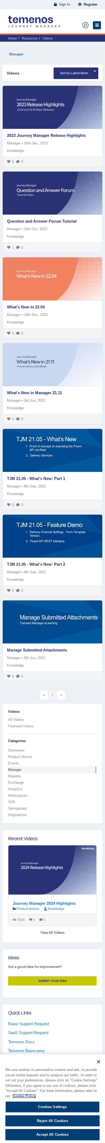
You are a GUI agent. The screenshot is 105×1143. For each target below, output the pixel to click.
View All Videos (52, 933)
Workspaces (17, 795)
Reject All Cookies (52, 1121)
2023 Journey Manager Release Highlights (46, 135)
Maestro (14, 776)
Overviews (16, 750)
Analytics (15, 789)
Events (13, 763)
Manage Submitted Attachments (37, 650)
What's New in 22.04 (26, 307)
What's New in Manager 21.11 (34, 392)
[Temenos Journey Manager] (34, 23)
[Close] (98, 1062)
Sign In (63, 4)
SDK (11, 802)
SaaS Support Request (28, 1032)
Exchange (16, 783)
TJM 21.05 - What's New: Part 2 (36, 564)
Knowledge (15, 151)
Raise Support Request (28, 1023)
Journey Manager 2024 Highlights (44, 903)
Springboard (17, 808)
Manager (16, 54)
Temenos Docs (21, 1041)
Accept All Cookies (52, 1135)
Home (12, 38)
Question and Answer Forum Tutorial (41, 221)
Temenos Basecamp (26, 1050)
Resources (30, 38)
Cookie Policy (24, 1096)
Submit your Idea (52, 980)
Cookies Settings (52, 1107)
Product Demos (20, 757)
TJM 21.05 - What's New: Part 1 (36, 478)
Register (89, 4)
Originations (17, 815)
